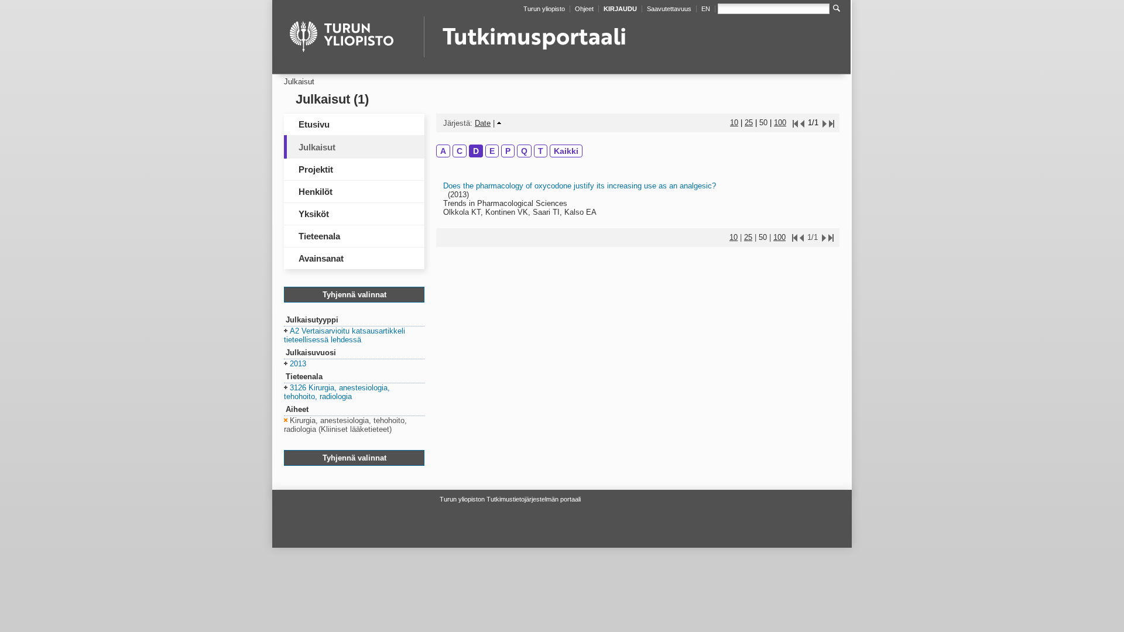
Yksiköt (314, 214)
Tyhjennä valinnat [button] (354, 294)
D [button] (476, 151)
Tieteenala (319, 236)
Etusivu (314, 124)
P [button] (507, 151)
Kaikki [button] (566, 151)
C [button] (459, 151)
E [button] (492, 151)
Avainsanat (321, 258)
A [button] (443, 151)
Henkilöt (316, 192)
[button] (344, 336)
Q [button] (524, 151)
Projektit (316, 169)
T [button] (540, 151)
